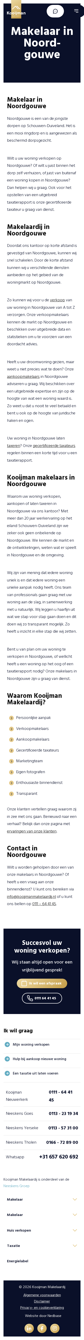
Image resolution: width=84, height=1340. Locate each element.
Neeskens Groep (17, 1186)
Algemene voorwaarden (42, 1295)
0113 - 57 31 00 (63, 1128)
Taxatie (13, 1246)
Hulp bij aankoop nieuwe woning (39, 1059)
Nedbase (54, 1316)
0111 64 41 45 (45, 998)
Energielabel (17, 1261)
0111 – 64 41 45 (44, 903)
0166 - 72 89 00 (62, 1142)
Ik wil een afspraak (45, 983)
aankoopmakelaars (23, 376)
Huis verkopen (19, 1230)
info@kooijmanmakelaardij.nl (31, 896)
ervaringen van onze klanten (31, 831)
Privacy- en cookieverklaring (42, 1308)
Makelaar (15, 1199)
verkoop (57, 300)
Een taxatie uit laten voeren (35, 1073)
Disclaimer (42, 1301)
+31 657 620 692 (58, 1156)
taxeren (13, 445)
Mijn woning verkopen (31, 1044)
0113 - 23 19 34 (63, 1113)
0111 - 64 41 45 (60, 1096)
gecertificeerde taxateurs (54, 445)
